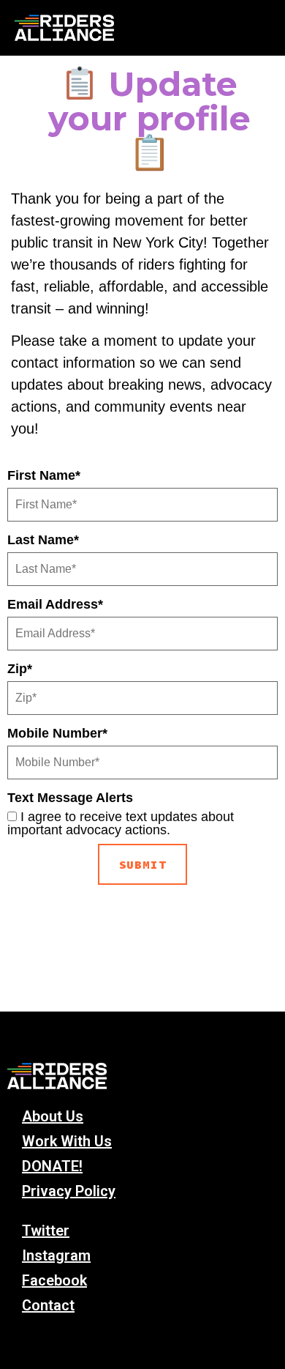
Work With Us (67, 1141)
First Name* (43, 475)
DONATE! (52, 1166)
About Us (52, 1116)
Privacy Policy (68, 1191)
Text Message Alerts (70, 797)
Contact (48, 1305)
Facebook (54, 1280)
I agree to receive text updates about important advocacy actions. (120, 823)
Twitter (45, 1230)
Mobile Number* (57, 733)
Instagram (56, 1255)
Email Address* (55, 604)
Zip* (19, 668)
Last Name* (43, 539)
